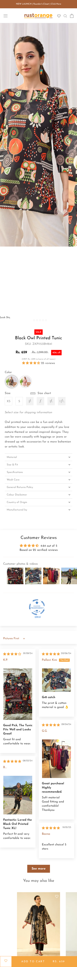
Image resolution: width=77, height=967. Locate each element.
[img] (12, 654)
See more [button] (39, 868)
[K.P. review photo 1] (17, 694)
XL (51, 401)
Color (8, 372)
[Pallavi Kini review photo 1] (56, 680)
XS (8, 401)
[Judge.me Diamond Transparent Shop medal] (37, 607)
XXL (62, 401)
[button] (31, 363)
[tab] (38, 457)
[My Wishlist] (59, 16)
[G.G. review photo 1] (56, 758)
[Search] (65, 15)
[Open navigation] (6, 15)
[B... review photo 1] (17, 795)
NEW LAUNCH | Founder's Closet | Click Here (38, 4)
